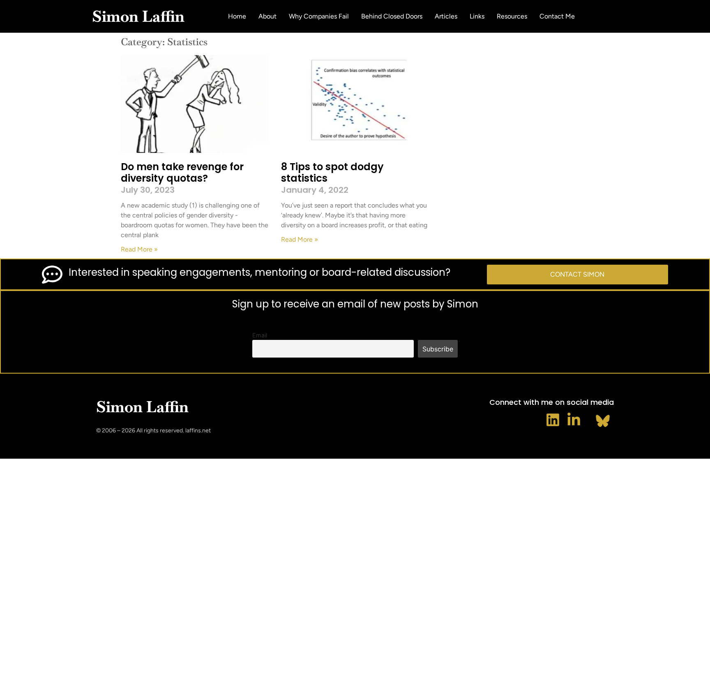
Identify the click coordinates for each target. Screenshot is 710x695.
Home (237, 16)
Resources (512, 16)
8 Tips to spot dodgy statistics (332, 172)
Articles (446, 16)
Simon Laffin (138, 16)
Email (259, 335)
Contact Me (557, 16)
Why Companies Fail (319, 16)
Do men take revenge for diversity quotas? (182, 172)
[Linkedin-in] (574, 420)
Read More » (139, 249)
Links (477, 16)
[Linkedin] (553, 420)
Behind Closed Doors (391, 16)
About (267, 16)
